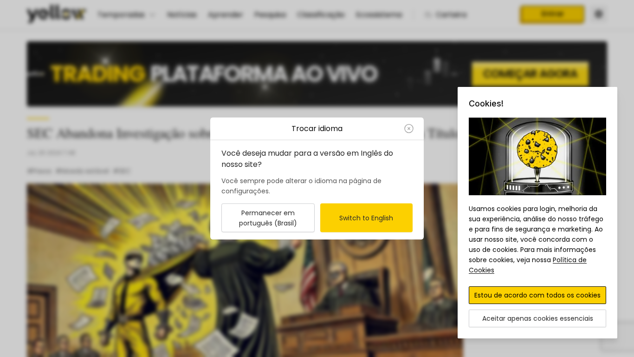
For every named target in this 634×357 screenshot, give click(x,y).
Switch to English (366, 218)
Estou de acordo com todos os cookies (537, 295)
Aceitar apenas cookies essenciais (537, 318)
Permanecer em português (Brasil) (268, 218)
